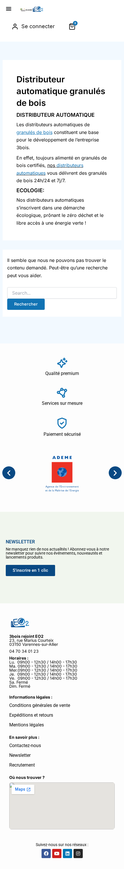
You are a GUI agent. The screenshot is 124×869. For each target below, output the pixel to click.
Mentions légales (26, 725)
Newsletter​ (20, 755)
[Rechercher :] (62, 293)
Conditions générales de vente (39, 705)
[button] (8, 472)
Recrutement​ (22, 765)
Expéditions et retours (31, 715)
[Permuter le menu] (9, 8)
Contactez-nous (25, 745)
